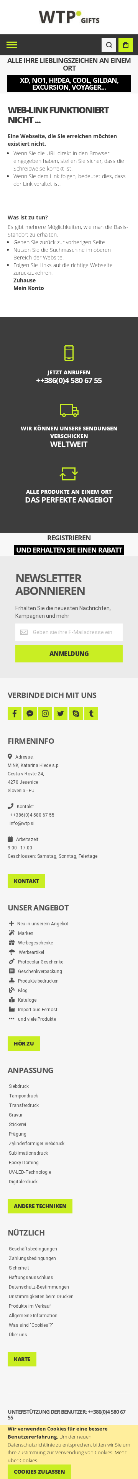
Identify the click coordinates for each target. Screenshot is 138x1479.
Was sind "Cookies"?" (31, 1325)
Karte (22, 1359)
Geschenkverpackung (38, 971)
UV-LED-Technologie (30, 1172)
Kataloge (25, 1000)
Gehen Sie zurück (34, 242)
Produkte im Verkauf (30, 1306)
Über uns (18, 1334)
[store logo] (69, 17)
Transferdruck (24, 1105)
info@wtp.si (22, 823)
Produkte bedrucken (37, 981)
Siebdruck (19, 1086)
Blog (21, 990)
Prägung (17, 1134)
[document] (69, 1452)
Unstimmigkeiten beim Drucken (41, 1296)
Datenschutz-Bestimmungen (39, 1287)
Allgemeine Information (33, 1315)
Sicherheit (19, 1268)
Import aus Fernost (36, 1009)
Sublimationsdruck (28, 1153)
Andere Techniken (40, 1206)
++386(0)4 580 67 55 (32, 815)
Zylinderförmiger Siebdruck (36, 1143)
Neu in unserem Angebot (41, 923)
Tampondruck (23, 1096)
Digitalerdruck (23, 1181)
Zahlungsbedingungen (32, 1258)
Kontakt (26, 880)
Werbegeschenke (34, 943)
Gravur (16, 1115)
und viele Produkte (35, 1019)
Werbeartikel (29, 952)
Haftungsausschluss (31, 1277)
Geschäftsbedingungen (33, 1249)
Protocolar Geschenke (39, 962)
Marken (24, 933)
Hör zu (24, 1043)
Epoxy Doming (24, 1162)
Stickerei (17, 1124)
